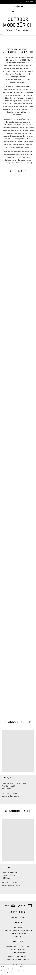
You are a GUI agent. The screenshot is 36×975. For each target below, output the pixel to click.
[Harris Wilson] (18, 394)
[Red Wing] (18, 596)
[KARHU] (18, 461)
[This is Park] (18, 663)
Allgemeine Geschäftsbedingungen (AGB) (18, 931)
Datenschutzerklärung (18, 933)
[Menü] (13, 11)
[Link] (18, 7)
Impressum (18, 936)
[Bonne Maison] (18, 259)
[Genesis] (18, 360)
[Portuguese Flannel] (18, 562)
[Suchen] (18, 11)
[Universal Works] (18, 697)
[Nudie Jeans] (18, 528)
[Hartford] (18, 428)
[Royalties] (18, 629)
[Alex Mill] (18, 192)
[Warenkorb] (22, 11)
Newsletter (18, 928)
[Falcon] (18, 327)
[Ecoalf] (18, 293)
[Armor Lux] (18, 226)
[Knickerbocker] (18, 495)
